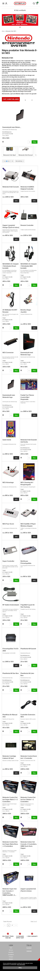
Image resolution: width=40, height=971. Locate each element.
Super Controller (8, 561)
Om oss (11, 950)
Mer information (21, 964)
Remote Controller (27, 225)
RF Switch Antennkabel (11, 605)
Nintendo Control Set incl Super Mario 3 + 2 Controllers (10, 799)
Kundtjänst (11, 954)
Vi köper (11, 956)
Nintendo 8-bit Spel (9, 155)
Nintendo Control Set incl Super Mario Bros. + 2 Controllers (10, 844)
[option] (20, 124)
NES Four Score (8, 524)
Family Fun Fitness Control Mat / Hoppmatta (27, 397)
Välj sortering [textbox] (18, 161)
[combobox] (19, 161)
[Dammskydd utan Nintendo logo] (20, 115)
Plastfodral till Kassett (28, 648)
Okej (20, 967)
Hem (3, 31)
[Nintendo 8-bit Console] (5, 170)
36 (8, 161)
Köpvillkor (10, 952)
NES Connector (8, 352)
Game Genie (7, 440)
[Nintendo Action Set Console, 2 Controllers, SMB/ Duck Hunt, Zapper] (23, 825)
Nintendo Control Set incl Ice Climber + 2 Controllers (28, 799)
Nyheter (11, 959)
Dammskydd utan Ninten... (11, 127)
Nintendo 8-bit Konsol (25, 155)
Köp (34, 142)
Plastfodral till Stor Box (11, 673)
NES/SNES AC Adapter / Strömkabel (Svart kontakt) (11, 266)
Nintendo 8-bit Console (11, 187)
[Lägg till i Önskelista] (3, 141)
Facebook (28, 948)
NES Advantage (8, 482)
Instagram (29, 951)
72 (12, 161)
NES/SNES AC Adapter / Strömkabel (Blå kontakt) (29, 266)
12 (5, 161)
